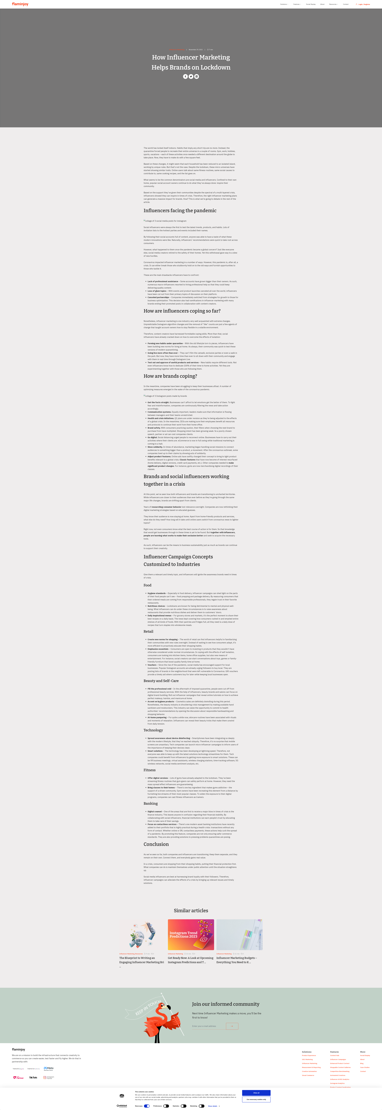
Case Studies (365, 1067)
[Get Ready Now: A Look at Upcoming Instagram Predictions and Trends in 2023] (191, 934)
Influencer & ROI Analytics (339, 1079)
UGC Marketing (307, 1059)
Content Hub (334, 1055)
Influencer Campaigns (338, 1059)
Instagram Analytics (337, 1083)
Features (296, 4)
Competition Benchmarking (339, 1071)
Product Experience (309, 1055)
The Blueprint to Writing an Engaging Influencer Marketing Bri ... (141, 962)
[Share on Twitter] (191, 76)
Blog (361, 1063)
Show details (212, 1106)
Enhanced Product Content (339, 1063)
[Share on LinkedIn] (196, 76)
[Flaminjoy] (20, 4)
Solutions (283, 4)
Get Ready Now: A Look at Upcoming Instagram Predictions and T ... (190, 960)
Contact (346, 4)
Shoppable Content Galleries (340, 1067)
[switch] (166, 1106)
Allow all (256, 1093)
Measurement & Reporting (311, 1067)
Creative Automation (309, 1071)
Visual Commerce (308, 1075)
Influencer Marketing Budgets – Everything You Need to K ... (236, 960)
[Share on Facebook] (185, 76)
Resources (333, 4)
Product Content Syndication (340, 1087)
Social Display (311, 4)
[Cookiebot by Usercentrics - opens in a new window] (122, 1106)
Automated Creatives (337, 1075)
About (322, 4)
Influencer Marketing (176, 50)
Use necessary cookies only (256, 1099)
